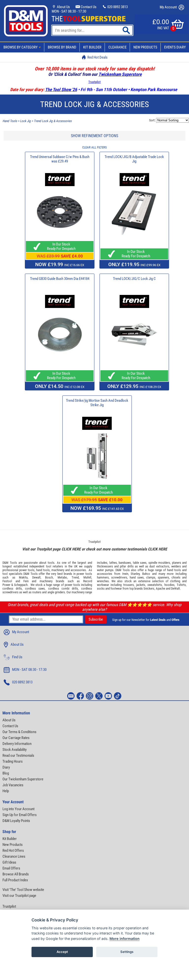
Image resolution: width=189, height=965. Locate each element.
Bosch (49, 577)
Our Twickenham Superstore (22, 779)
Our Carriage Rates (16, 738)
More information (125, 938)
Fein (26, 581)
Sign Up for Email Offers (19, 815)
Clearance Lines (13, 856)
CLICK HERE (71, 549)
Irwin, (125, 574)
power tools (26, 570)
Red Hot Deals (97, 57)
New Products (145, 47)
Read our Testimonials (18, 755)
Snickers (148, 588)
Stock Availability (14, 749)
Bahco (146, 574)
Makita (23, 577)
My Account (168, 7)
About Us (63, 7)
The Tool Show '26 (61, 89)
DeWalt (175, 588)
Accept (62, 952)
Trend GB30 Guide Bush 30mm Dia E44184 (59, 278)
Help (5, 791)
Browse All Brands (15, 874)
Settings (126, 952)
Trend (75, 577)
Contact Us (88, 7)
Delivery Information (17, 743)
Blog (5, 773)
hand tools (43, 570)
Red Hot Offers (13, 850)
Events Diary (175, 47)
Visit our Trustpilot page (19, 895)
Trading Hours (12, 761)
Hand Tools (9, 121)
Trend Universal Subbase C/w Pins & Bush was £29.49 (59, 159)
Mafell (87, 577)
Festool (7, 581)
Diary (6, 767)
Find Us (17, 657)
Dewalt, (36, 577)
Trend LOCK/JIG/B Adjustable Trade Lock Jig (134, 159)
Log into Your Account (18, 809)
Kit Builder (92, 47)
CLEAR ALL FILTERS (94, 147)
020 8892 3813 (117, 7)
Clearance (117, 47)
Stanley (135, 574)
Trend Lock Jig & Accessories (53, 121)
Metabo (62, 577)
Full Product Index (15, 880)
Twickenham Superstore (120, 74)
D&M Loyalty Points (16, 821)
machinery (57, 570)
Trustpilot (94, 82)
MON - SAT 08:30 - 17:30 (69, 11)
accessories (78, 570)
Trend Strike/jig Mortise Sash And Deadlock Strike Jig (97, 402)
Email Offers (11, 868)
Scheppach (21, 585)
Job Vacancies (12, 785)
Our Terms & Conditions (19, 732)
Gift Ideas (9, 862)
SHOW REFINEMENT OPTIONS (94, 135)
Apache (160, 588)
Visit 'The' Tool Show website (23, 889)
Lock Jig (25, 121)
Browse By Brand (62, 47)
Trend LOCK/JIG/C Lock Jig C (134, 278)
